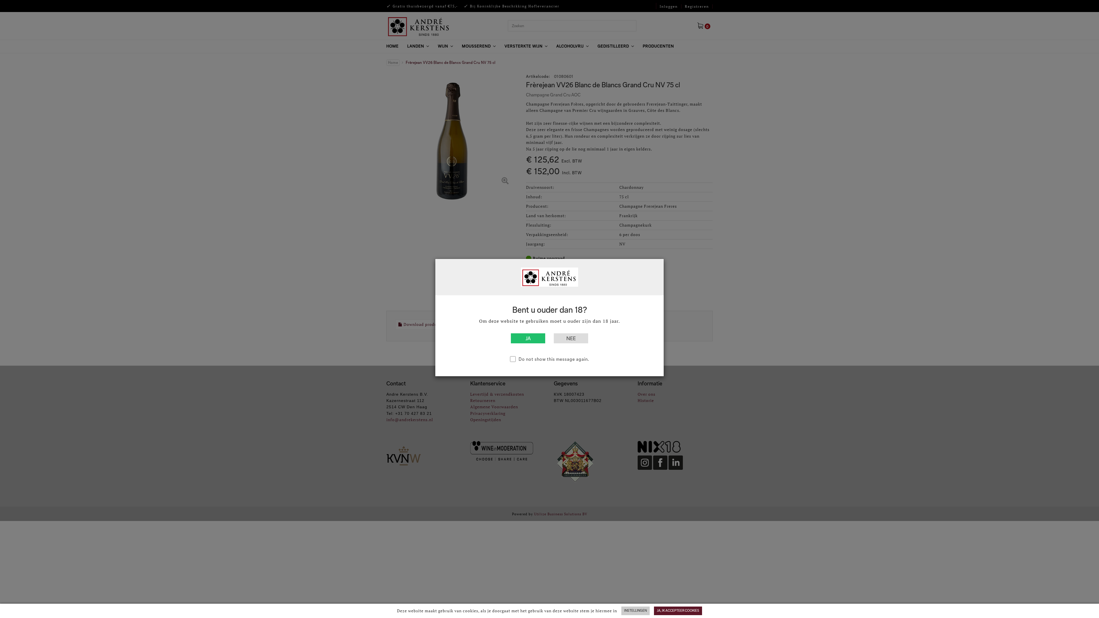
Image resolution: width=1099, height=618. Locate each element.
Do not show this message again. (554, 359)
